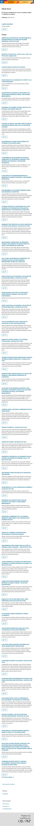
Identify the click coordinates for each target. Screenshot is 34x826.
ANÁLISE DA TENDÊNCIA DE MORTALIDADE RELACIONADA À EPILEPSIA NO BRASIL (14, 533)
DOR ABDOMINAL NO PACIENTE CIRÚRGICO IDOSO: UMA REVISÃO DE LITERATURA (16, 191)
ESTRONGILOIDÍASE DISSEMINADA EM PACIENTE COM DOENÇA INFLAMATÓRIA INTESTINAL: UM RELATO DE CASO (17, 680)
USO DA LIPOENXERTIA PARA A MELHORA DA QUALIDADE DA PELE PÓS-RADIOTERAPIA (14, 322)
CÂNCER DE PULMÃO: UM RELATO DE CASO (14, 442)
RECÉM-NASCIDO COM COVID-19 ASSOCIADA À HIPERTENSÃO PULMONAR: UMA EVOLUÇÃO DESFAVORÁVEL (15, 294)
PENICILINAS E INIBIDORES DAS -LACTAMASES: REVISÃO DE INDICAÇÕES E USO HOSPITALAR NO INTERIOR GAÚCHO (15, 518)
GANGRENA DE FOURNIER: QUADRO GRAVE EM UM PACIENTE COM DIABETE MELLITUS (16, 108)
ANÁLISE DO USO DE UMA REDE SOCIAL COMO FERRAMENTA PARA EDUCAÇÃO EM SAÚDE (15, 600)
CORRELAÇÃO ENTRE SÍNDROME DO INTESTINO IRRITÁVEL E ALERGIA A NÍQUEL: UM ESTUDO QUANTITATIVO (15, 582)
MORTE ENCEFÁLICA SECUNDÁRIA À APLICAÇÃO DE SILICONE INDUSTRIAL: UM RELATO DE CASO (16, 277)
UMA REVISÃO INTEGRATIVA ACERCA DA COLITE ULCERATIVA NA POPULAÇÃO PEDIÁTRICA (15, 629)
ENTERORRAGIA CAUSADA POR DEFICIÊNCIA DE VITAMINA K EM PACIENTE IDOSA (15, 142)
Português (5, 794)
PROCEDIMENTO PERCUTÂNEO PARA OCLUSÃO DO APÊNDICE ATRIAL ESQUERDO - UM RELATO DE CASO (17, 546)
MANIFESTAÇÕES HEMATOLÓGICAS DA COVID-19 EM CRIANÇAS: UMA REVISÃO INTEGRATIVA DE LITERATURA (16, 375)
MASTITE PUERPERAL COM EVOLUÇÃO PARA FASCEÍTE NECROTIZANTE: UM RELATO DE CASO (15, 715)
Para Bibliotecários (7, 809)
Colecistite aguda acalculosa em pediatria (13, 67)
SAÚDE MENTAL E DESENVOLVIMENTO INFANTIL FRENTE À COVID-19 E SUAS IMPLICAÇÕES (15, 731)
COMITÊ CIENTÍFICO (7, 24)
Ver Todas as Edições (7, 777)
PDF (5, 29)
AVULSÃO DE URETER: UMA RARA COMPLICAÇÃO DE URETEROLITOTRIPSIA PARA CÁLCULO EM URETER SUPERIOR (16, 125)
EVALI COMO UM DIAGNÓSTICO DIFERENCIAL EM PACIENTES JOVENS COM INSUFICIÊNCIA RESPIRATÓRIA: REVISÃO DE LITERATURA (16, 260)
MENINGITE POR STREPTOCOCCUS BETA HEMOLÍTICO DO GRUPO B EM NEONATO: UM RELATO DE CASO (17, 225)
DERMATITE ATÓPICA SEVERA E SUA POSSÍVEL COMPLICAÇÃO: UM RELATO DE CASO (15, 340)
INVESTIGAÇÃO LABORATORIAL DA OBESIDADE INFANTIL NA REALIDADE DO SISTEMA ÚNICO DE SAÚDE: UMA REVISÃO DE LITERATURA (15, 243)
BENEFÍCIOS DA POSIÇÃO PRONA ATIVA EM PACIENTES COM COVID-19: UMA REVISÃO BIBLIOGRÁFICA (14, 501)
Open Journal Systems (8, 784)
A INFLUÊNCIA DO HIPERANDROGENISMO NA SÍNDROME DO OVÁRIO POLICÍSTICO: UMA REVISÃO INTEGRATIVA (16, 177)
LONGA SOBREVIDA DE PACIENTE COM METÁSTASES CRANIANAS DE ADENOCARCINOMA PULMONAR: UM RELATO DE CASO (17, 563)
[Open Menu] (1, 1)
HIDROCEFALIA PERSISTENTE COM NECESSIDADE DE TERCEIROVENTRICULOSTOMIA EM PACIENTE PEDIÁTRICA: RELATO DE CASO (16, 39)
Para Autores (5, 806)
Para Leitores (5, 804)
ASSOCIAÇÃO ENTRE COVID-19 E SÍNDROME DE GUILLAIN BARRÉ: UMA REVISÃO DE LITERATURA (15, 699)
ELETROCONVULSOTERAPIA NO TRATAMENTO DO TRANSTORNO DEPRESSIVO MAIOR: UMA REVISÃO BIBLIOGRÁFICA (16, 94)
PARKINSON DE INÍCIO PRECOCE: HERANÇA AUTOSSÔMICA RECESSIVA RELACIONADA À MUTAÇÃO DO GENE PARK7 (14, 763)
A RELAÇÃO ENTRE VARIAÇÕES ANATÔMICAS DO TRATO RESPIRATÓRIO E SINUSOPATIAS (15, 645)
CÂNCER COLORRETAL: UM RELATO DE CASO (14, 427)
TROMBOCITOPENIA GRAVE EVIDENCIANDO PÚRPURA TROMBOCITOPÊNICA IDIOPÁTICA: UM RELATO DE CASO (17, 359)
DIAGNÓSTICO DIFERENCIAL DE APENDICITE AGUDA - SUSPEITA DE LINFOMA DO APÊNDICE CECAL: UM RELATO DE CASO (17, 458)
